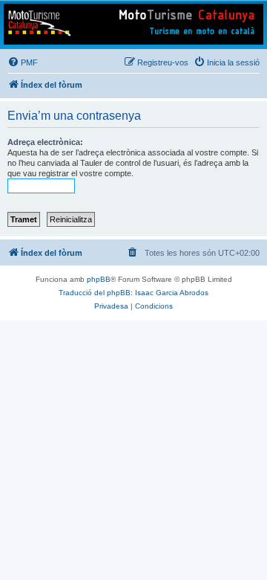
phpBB (99, 279)
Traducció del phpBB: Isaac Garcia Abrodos (133, 293)
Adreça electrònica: (45, 142)
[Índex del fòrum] (133, 24)
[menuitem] (22, 62)
